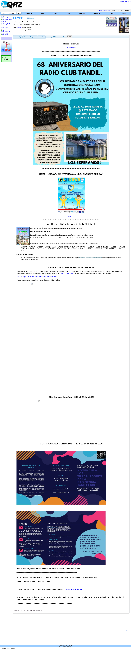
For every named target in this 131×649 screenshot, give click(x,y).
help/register (107, 10)
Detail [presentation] (25, 37)
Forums (55, 13)
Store (68, 13)
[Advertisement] (70, 630)
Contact (111, 13)
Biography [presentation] (18, 37)
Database (29, 13)
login (100, 10)
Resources (96, 13)
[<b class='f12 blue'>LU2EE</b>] (124, 33)
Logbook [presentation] (33, 37)
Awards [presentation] (41, 37)
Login (124, 13)
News (42, 13)
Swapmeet (81, 13)
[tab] (17, 36)
